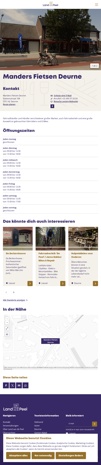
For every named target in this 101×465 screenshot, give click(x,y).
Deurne (37, 429)
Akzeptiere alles (18, 456)
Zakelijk (72, 433)
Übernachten (9, 432)
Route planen (9, 104)
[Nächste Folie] (98, 39)
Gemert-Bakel (40, 432)
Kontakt (6, 422)
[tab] (94, 65)
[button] (50, 342)
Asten (37, 425)
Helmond (38, 422)
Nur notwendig (43, 456)
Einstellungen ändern (71, 456)
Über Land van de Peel (13, 429)
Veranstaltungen (10, 425)
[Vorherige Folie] (2, 39)
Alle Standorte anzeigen (14, 300)
